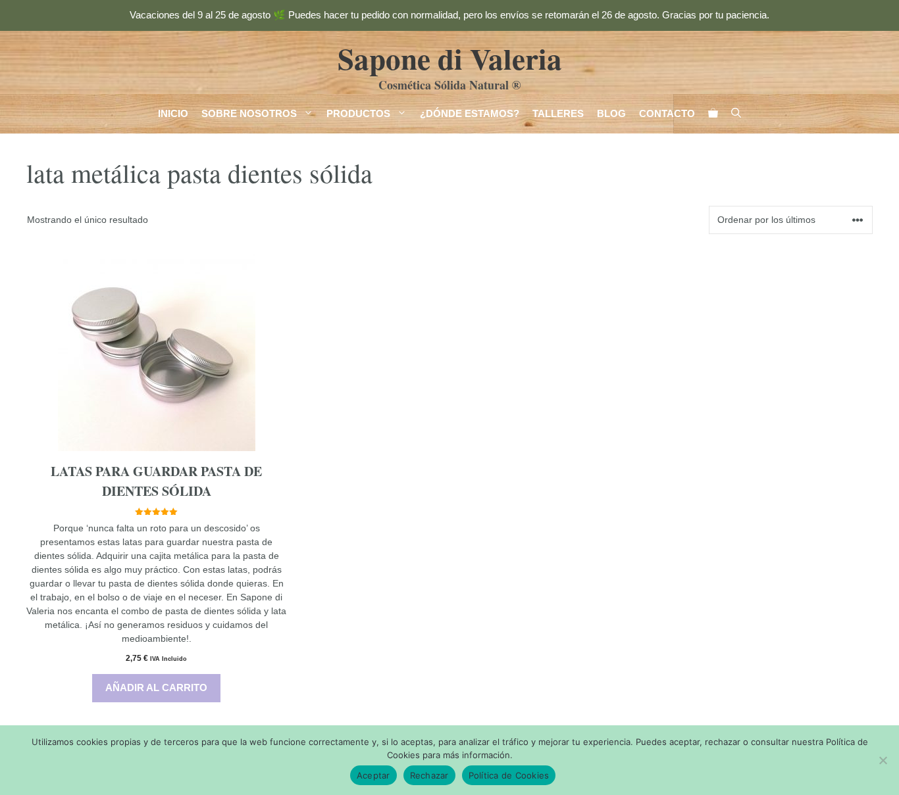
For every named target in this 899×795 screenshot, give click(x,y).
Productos (358, 113)
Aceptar (373, 775)
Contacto (667, 113)
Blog (611, 113)
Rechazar (429, 775)
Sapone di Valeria (450, 58)
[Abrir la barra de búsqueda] (736, 113)
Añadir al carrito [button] (156, 687)
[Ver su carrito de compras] (713, 113)
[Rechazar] (882, 760)
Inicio (173, 113)
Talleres (558, 113)
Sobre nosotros (249, 113)
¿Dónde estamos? (469, 113)
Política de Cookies (509, 775)
